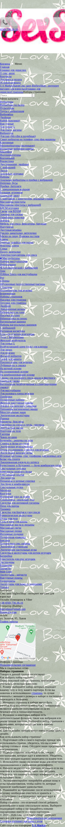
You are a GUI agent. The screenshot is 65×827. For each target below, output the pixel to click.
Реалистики (7, 161)
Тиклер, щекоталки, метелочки (18, 233)
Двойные (5, 117)
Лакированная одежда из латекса (19, 462)
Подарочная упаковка (13, 537)
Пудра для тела (9, 518)
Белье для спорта (10, 459)
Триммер (5, 509)
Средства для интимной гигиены (19, 502)
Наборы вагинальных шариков (18, 324)
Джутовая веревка (10, 229)
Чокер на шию (8, 437)
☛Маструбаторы (10, 258)
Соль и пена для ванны (13, 521)
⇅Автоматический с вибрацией (19, 267)
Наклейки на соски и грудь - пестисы (22, 424)
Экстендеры (7, 562)
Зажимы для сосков (11, 214)
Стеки (3, 248)
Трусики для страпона (13, 302)
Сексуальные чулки (11, 487)
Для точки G (7, 126)
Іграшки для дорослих (13, 70)
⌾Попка (4, 280)
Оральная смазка (10, 380)
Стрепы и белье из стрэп (14, 443)
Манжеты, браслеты (12, 421)
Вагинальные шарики (13, 321)
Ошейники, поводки (12, 217)
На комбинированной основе (17, 374)
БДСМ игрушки (9, 208)
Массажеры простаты (12, 201)
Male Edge (6, 571)
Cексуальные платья (12, 474)
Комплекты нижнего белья (16, 471)
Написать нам (8, 612)
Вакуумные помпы (11, 577)
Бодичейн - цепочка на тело (16, 440)
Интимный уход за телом (15, 496)
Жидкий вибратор (10, 355)
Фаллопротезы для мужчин (16, 290)
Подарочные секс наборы (15, 543)
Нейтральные (8, 264)
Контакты (6, 76)
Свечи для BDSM (10, 211)
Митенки (5, 490)
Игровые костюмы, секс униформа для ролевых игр (30, 455)
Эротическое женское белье (16, 452)
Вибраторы (6, 101)
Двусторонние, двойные (14, 164)
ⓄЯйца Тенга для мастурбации (18, 274)
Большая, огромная (11, 192)
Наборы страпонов (11, 296)
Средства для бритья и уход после (20, 512)
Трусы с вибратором (12, 111)
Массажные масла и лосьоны (17, 524)
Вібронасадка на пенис (13, 318)
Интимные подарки (11, 534)
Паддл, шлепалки (10, 251)
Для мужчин (7, 352)
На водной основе (10, 368)
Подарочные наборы (12, 399)
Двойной (5, 305)
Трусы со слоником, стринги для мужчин (24, 449)
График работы (9, 621)
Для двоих (6, 349)
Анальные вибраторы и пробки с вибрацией (26, 179)
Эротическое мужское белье (16, 446)
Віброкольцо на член (12, 312)
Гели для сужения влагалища (17, 334)
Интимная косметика (12, 330)
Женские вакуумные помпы (16, 402)
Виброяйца (6, 114)
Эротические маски (11, 427)
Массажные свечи (10, 527)
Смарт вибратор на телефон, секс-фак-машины (27, 139)
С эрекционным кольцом (15, 189)
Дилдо (4, 170)
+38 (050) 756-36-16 (11, 602)
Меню (18, 63)
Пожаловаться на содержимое (44, 818)
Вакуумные (7, 123)
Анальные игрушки (11, 173)
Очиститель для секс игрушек (17, 559)
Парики (4, 418)
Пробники (6, 396)
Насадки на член (10, 315)
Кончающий (7, 158)
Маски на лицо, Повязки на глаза (19, 236)
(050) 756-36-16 (9, 29)
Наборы (4, 176)
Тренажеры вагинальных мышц (19, 409)
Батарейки (6, 555)
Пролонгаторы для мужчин (16, 362)
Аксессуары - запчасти (13, 574)
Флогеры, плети (9, 245)
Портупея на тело (10, 430)
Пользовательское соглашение (18, 664)
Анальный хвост (10, 195)
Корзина (5, 63)
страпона (37, 693)
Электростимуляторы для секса (18, 254)
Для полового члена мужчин (17, 393)
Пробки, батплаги (10, 186)
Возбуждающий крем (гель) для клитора (23, 346)
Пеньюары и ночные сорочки (17, 480)
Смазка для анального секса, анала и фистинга (27, 377)
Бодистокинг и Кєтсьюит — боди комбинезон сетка (31, 465)
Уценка (4, 587)
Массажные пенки (11, 530)
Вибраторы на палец (12, 104)
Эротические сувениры (14, 546)
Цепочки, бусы (9, 183)
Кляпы (4, 239)
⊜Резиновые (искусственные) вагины (22, 284)
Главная (4, 66)
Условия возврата (10, 82)
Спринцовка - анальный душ (17, 499)
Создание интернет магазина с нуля (21, 821)
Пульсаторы (7, 108)
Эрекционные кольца (12, 309)
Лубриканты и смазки (13, 365)
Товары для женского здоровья (18, 405)
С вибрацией (7, 167)
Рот (2, 277)
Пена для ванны (9, 505)
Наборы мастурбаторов (14, 261)
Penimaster (6, 565)
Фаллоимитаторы (10, 154)
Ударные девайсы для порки (16, 242)
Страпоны (6, 287)
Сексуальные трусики (13, 468)
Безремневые (7, 293)
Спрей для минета (10, 359)
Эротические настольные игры (18, 549)
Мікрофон (6, 151)
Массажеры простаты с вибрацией (20, 204)
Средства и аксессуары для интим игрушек (25, 552)
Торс (3, 270)
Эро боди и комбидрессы (15, 484)
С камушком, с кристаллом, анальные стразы (26, 198)
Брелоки (5, 540)
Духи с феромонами (12, 337)
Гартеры (5, 434)
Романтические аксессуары (16, 515)
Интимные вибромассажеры (17, 148)
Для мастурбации (10, 390)
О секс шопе (7, 73)
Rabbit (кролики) (10, 120)
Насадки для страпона (13, 299)
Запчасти (5, 568)
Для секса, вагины (11, 129)
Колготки (5, 493)
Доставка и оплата (11, 79)
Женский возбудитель (13, 340)
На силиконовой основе (14, 371)
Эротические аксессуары (14, 415)
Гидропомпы (7, 580)
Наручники (7, 226)
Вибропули (6, 133)
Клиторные (7, 142)
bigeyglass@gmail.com (12, 609)
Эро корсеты (7, 477)
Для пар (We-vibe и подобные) (18, 136)
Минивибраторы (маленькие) (17, 145)
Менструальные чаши (13, 412)
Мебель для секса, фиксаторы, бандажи (23, 223)
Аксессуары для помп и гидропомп (21, 584)
